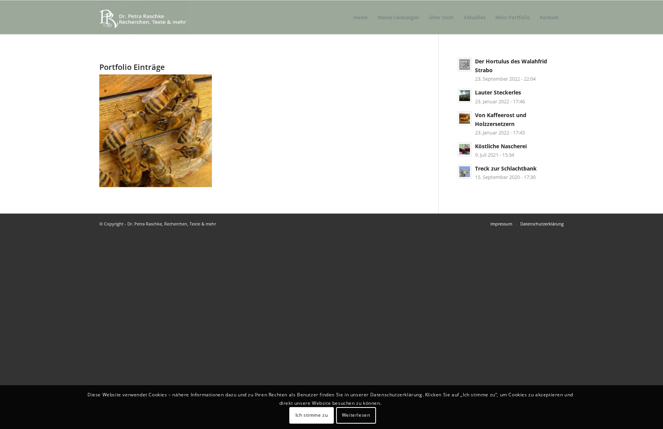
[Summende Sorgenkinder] (155, 131)
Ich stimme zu (311, 415)
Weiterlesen (356, 415)
